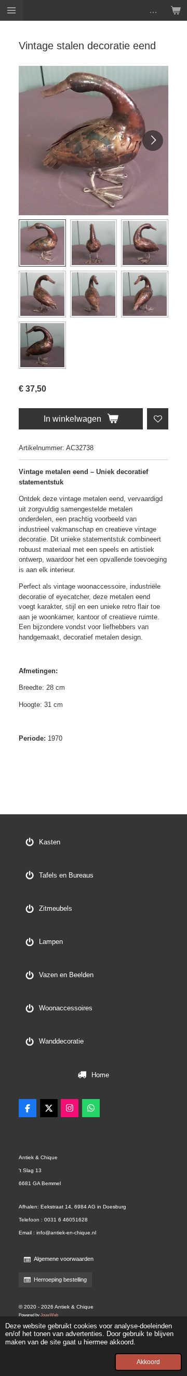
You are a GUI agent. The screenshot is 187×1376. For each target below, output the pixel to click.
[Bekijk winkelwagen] (175, 10)
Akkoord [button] (148, 1361)
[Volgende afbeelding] (152, 140)
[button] (42, 243)
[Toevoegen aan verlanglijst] (157, 418)
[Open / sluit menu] (11, 10)
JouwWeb (49, 1314)
